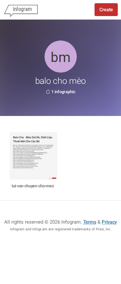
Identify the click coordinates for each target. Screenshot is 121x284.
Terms (89, 222)
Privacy (109, 222)
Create (106, 10)
